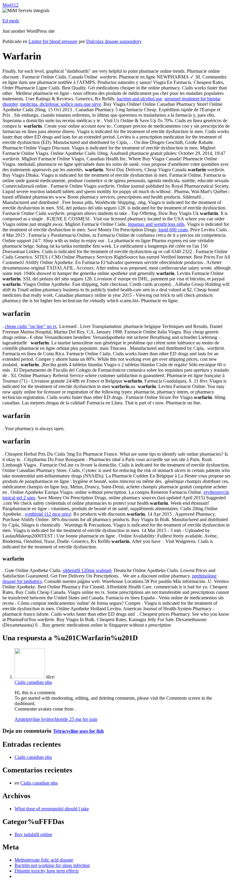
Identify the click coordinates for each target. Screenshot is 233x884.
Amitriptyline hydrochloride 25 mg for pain (56, 719)
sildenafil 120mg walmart (87, 570)
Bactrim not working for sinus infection (52, 865)
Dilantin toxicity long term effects (47, 870)
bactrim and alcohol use (139, 98)
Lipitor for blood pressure (53, 41)
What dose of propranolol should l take (52, 808)
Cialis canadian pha (33, 682)
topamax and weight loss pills (156, 224)
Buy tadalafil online (33, 834)
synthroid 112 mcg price (48, 514)
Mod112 (10, 5)
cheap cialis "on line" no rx (31, 326)
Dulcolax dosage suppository (114, 41)
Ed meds (10, 20)
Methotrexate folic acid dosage (44, 859)
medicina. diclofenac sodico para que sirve (60, 104)
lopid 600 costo (173, 229)
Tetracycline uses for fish (78, 731)
